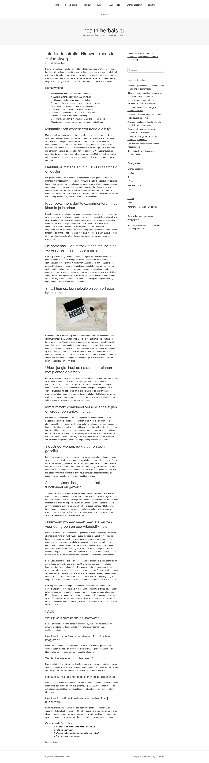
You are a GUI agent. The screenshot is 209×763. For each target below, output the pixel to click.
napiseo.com (138, 228)
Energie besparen (134, 4)
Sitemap (131, 202)
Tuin (99, 4)
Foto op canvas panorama (68, 736)
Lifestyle (151, 4)
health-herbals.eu (104, 30)
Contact (104, 14)
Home (56, 4)
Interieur (87, 4)
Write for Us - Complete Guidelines (142, 206)
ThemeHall (159, 757)
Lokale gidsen (71, 4)
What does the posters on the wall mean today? (77, 733)
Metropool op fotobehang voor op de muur (75, 726)
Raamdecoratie (113, 4)
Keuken (130, 177)
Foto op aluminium (64, 729)
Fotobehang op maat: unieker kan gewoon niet (96, 588)
